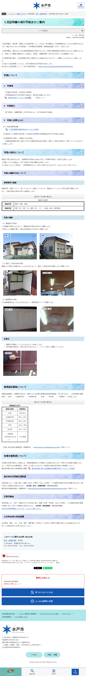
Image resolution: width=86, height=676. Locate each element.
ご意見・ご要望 (52, 655)
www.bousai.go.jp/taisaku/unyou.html (47, 447)
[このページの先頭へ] (75, 672)
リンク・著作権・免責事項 (27, 613)
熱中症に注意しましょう (12, 584)
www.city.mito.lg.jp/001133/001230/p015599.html (55, 66)
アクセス (34, 655)
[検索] (32, 672)
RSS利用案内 (6, 617)
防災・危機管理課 (41, 14)
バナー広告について (21, 617)
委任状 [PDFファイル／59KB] (18, 98)
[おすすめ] (11, 672)
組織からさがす (21, 14)
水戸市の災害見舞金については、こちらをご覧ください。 (22, 508)
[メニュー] (53, 672)
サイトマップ (66, 613)
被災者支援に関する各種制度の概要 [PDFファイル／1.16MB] (53, 468)
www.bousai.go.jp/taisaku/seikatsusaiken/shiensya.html (47, 488)
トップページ (11, 14)
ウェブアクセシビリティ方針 (49, 613)
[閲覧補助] (81, 6)
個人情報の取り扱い (8, 613)
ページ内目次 (43, 31)
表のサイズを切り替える (43, 196)
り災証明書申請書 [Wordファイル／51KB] (23, 129)
